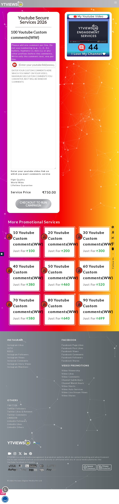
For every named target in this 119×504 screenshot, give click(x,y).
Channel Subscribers (72, 380)
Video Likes (68, 374)
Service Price (21, 192)
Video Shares (68, 395)
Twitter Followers (16, 408)
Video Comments (71, 377)
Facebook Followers (72, 357)
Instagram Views (16, 357)
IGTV (10, 348)
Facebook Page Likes (73, 345)
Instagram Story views (19, 364)
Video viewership (71, 370)
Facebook (69, 339)
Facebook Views (70, 351)
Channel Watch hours (73, 383)
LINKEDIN (12, 418)
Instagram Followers (18, 354)
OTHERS (12, 400)
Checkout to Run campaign (33, 204)
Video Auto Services (72, 389)
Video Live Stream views (75, 392)
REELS (10, 351)
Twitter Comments (17, 415)
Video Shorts (68, 386)
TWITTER (12, 405)
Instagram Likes (15, 345)
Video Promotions (75, 365)
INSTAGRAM (15, 339)
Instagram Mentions (17, 367)
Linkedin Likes (14, 424)
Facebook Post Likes (72, 348)
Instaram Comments (17, 361)
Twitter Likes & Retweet (20, 411)
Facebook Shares (71, 361)
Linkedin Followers (17, 421)
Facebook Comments (73, 354)
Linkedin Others (15, 427)
